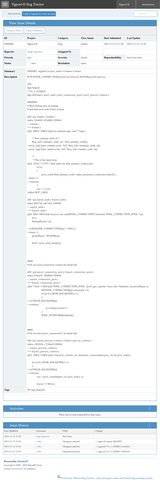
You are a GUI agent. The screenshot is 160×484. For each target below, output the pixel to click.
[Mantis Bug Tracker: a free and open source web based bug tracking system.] (105, 477)
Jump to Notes (14, 30)
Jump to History (34, 30)
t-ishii (38, 441)
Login (25, 13)
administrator (17, 468)
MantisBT (22, 461)
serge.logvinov (35, 51)
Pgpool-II (124, 4)
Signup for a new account (43, 13)
